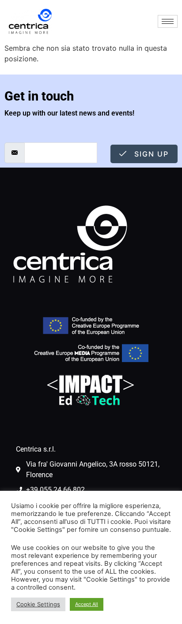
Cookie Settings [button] (38, 604)
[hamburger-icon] (168, 21)
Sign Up (150, 153)
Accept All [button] (86, 604)
